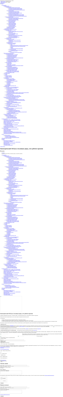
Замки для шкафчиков (8, 66)
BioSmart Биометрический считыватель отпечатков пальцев (19, 45)
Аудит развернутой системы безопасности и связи (11, 278)
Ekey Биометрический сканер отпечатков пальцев (18, 46)
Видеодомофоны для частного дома (10, 85)
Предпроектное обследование (8, 131)
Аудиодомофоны (7, 234)
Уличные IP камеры (12, 22)
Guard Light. (39, 328)
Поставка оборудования (7, 130)
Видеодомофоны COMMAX (11, 79)
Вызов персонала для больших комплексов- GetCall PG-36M (18, 261)
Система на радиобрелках (11, 34)
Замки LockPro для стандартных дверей (13, 220)
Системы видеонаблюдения (9, 28)
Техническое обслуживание (8, 133)
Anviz (11, 44)
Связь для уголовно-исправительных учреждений (12, 95)
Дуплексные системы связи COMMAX (13, 89)
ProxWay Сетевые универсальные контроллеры (16, 31)
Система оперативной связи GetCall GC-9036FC (14, 96)
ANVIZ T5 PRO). (21, 326)
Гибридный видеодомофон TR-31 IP (9, 140)
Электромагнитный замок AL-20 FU (12, 67)
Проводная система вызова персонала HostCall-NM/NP (17, 100)
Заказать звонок (2, 146)
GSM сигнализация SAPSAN (11, 116)
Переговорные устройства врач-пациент (13, 104)
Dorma (6, 223)
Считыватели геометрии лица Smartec (16, 52)
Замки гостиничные (8, 62)
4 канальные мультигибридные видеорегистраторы (16, 14)
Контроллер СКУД (6, 142)
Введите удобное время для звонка (5, 367)
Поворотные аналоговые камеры (14, 169)
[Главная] (1, 3)
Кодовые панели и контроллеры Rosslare (15, 41)
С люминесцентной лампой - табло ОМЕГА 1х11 (14, 105)
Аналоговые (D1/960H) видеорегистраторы (13, 7)
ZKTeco (12, 47)
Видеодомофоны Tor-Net (10, 80)
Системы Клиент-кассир (9, 94)
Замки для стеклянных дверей (9, 72)
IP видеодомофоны (8, 81)
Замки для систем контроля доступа (9, 53)
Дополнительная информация (4, 370)
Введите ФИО (2, 365)
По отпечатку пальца (12, 193)
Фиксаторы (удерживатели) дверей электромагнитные (15, 57)
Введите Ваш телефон (3, 366)
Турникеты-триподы (8, 75)
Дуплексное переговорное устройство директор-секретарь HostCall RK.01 (18, 92)
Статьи (3, 139)
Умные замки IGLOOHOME (11, 64)
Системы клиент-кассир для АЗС (9, 126)
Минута (1, 369)
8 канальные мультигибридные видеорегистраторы (16, 15)
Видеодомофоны (6, 227)
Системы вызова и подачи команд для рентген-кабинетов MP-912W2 (14, 125)
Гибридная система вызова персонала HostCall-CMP (16, 99)
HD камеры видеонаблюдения (11, 23)
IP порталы (8, 83)
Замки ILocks (9, 213)
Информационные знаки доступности (12, 113)
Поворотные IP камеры (12, 172)
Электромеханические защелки (11, 61)
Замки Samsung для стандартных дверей (13, 71)
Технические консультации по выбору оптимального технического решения (15, 132)
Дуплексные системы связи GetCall (12, 90)
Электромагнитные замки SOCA (12, 56)
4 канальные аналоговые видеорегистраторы (15, 8)
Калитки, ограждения (8, 77)
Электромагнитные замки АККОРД (12, 54)
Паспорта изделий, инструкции (6, 138)
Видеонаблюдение (6, 155)
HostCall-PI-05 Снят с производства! (14, 110)
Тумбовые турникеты (8, 76)
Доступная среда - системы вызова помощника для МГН (12, 120)
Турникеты (5, 74)
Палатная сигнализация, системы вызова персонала (11, 97)
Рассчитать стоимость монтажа (10, 285)
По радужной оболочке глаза (13, 50)
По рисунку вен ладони (12, 49)
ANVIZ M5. (12, 325)
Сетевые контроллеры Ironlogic (13, 33)
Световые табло (7, 254)
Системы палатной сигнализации (10, 247)
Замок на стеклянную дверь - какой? (9, 121)
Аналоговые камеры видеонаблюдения (13, 17)
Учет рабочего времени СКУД (8, 145)
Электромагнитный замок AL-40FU (12, 68)
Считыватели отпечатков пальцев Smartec (17, 48)
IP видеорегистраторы (10, 10)
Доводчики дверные (7, 73)
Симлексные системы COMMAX (12, 237)
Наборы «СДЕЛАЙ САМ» (9, 115)
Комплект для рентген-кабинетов (12, 251)
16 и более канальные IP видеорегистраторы (15, 162)
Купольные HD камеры (12, 24)
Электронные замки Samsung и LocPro (11, 70)
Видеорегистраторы (8, 6)
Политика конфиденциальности (49, 375)
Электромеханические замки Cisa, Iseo (12, 59)
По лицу (10, 51)
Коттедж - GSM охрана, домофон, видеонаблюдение (11, 122)
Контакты (3, 288)
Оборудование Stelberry (10, 240)
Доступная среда (6, 107)
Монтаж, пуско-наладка (7, 129)
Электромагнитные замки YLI (11, 206)
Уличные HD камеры (12, 25)
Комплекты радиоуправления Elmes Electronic (15, 35)
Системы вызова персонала (9, 108)
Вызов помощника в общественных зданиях (13, 111)
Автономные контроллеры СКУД (12, 37)
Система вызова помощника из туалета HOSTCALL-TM (13, 257)
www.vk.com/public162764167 (4, 349)
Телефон (1, 340)
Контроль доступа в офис (7, 271)
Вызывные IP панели (10, 82)
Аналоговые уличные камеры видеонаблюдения (16, 18)
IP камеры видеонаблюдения (11, 20)
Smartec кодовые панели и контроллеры (15, 189)
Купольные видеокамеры (11, 176)
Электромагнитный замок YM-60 (12, 69)
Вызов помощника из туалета (11, 109)
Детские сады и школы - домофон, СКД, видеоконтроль (12, 119)
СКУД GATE (11, 32)
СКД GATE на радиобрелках (13, 36)
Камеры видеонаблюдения (9, 16)
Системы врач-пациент (8, 103)
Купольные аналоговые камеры (13, 19)
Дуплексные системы (8, 88)
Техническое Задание (7, 144)
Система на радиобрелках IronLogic (14, 186)
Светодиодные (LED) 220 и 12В (12, 106)
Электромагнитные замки (9, 203)
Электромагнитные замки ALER (12, 55)
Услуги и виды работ (5, 128)
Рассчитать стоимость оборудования (10, 136)
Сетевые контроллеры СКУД (11, 30)
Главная (3, 152)
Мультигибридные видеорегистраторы (13, 13)
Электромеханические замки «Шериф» (13, 210)
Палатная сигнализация (8, 274)
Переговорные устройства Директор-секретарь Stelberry (15, 93)
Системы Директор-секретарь (9, 91)
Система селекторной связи (8, 123)
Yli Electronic (11, 40)
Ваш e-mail (2, 388)
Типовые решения (4, 268)
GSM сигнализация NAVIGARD (12, 117)
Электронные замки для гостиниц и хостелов (10, 127)
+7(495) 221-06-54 (3, 1)
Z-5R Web (26, 328)
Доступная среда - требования (8, 141)
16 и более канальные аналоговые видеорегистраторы (17, 159)
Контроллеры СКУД (8, 179)
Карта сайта (2, 347)
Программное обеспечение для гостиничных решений (15, 65)
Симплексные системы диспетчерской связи (12, 87)
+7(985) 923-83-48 (3, 2)
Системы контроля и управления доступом (10, 29)
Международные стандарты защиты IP (9, 143)
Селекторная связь (6, 86)
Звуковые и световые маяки (11, 112)
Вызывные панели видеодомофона (12, 230)
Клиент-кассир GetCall (10, 244)
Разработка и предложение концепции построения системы (12, 281)
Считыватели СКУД (8, 38)
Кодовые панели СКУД (10, 39)
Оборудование (4, 5)
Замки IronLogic (9, 63)
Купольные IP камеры (12, 21)
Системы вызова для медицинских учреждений (11, 124)
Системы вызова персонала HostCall (12, 98)
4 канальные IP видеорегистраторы (14, 11)
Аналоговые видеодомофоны (9, 78)
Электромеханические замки (9, 58)
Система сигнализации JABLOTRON (11, 264)
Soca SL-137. (35, 330)
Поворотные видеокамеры (11, 27)
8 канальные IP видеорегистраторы (14, 12)
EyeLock (12, 196)
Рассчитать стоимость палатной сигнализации (12, 137)
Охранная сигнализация (7, 114)
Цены (3, 134)
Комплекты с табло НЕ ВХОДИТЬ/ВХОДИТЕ (14, 102)
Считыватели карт (10, 42)
